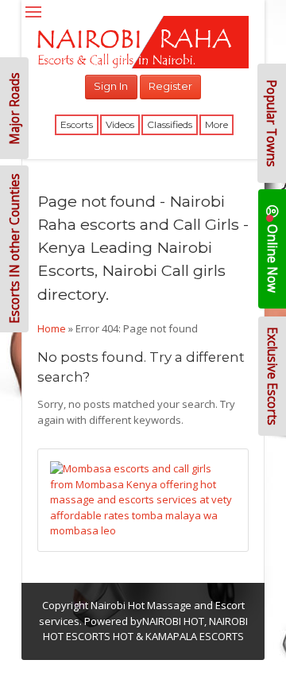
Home (51, 328)
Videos (120, 124)
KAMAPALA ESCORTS (194, 636)
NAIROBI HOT (173, 621)
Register (170, 86)
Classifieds (169, 124)
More (216, 124)
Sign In (111, 86)
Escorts (76, 124)
